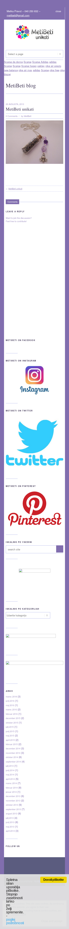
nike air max (25, 70)
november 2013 (13, 800)
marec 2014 (11, 783)
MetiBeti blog (21, 85)
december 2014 (13, 748)
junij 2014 (10, 770)
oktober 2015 (12, 722)
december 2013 (13, 796)
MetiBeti (27, 116)
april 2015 (10, 739)
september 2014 (13, 761)
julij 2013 (10, 817)
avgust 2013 (11, 813)
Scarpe (8, 66)
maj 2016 (10, 705)
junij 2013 (10, 822)
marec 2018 (11, 696)
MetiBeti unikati (20, 109)
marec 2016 (11, 709)
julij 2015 (10, 726)
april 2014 (10, 778)
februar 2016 (12, 713)
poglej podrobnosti (15, 921)
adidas (36, 70)
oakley (41, 66)
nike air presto (53, 66)
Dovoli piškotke (53, 879)
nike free (54, 70)
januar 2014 (11, 791)
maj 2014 (10, 774)
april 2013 (10, 830)
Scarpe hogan (29, 66)
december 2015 (13, 718)
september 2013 (13, 809)
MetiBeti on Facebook (20, 340)
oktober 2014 (12, 757)
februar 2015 (12, 744)
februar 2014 (12, 787)
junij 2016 (10, 700)
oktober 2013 (12, 804)
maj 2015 (10, 735)
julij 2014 (10, 765)
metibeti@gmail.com (18, 15)
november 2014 (13, 752)
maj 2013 (10, 826)
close (58, 11)
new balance (11, 70)
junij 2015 (10, 731)
